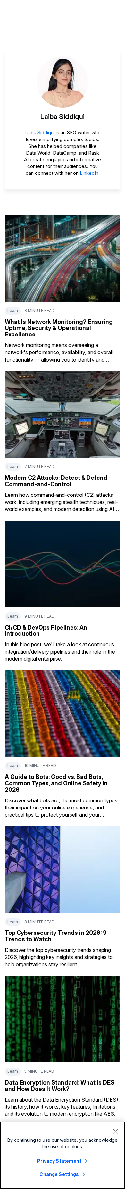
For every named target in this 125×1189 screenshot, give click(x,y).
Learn (12, 310)
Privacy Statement (59, 1161)
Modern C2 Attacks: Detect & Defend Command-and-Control (56, 480)
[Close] (115, 1131)
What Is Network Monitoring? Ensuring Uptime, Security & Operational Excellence (59, 328)
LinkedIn (89, 173)
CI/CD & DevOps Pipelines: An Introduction (46, 630)
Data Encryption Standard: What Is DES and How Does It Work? (59, 1085)
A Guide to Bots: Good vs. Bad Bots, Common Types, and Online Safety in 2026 (56, 783)
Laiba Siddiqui (39, 133)
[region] (62, 1155)
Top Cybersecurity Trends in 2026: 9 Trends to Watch (56, 936)
